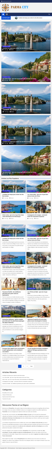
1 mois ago (6, 49)
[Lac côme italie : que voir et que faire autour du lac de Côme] (38, 231)
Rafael (12, 49)
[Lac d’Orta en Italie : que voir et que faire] (38, 284)
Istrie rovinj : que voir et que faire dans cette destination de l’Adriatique (18, 379)
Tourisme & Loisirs (6, 46)
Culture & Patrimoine (7, 394)
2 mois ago (6, 80)
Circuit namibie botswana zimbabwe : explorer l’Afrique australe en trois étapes (37, 350)
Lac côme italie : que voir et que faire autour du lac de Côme (19, 78)
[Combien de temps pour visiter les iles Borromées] (13, 231)
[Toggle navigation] (7, 14)
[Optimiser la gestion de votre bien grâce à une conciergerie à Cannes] (38, 311)
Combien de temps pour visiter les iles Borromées (16, 48)
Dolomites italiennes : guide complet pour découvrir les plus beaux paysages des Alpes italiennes (13, 321)
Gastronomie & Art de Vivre (8, 396)
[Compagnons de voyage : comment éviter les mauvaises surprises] (38, 258)
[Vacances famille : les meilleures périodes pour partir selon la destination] (13, 284)
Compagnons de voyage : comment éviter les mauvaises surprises (17, 381)
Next (31, 366)
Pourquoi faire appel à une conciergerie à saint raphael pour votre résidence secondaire (13, 350)
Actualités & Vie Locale (32, 211)
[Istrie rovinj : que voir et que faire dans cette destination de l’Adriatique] (13, 258)
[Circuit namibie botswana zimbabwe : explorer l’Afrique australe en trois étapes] (38, 341)
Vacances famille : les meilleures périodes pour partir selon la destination (11, 293)
